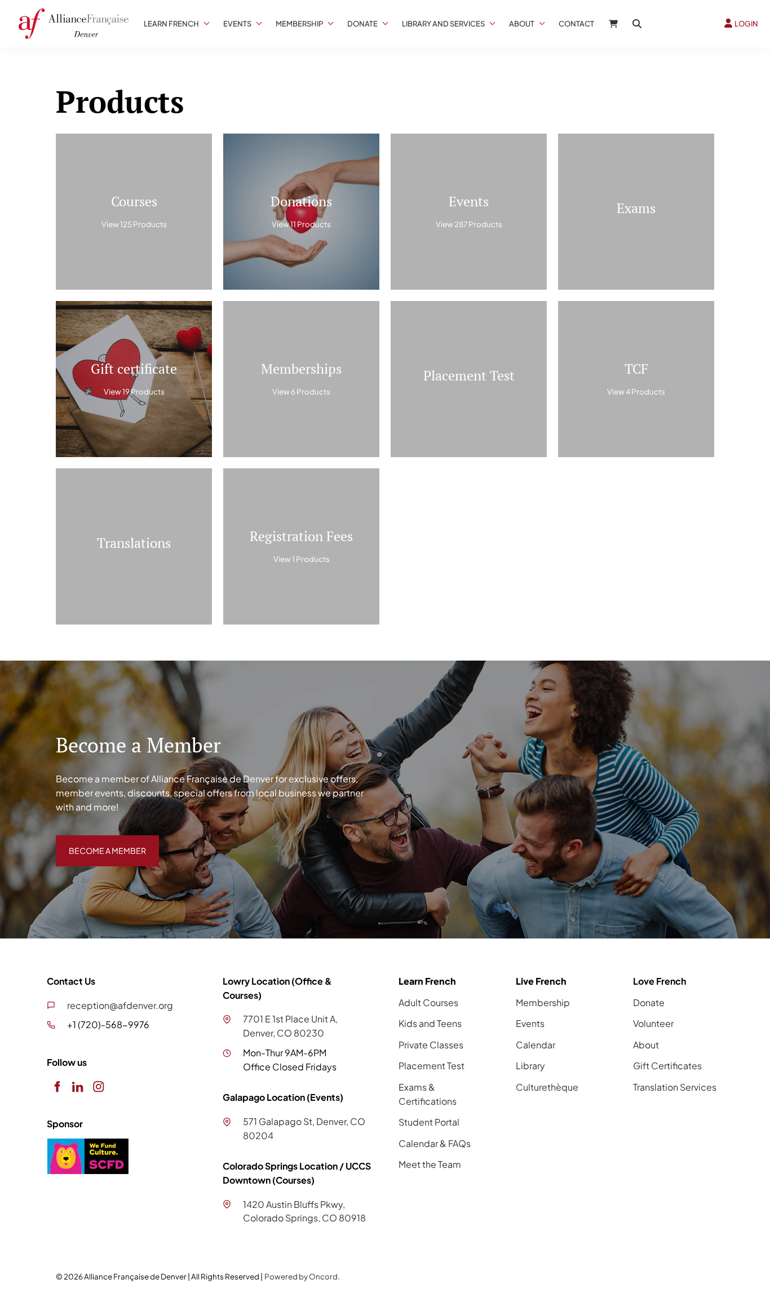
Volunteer (653, 1023)
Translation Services (674, 1087)
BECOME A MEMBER (99, 842)
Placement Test (431, 1065)
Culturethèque (547, 1087)
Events (237, 23)
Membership (299, 23)
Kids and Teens (430, 1023)
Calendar (535, 1045)
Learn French (171, 23)
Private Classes (431, 1045)
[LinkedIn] (77, 1087)
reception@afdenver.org (120, 1005)
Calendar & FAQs (435, 1143)
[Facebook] (57, 1087)
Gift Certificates (667, 1065)
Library (530, 1065)
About (521, 23)
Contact (576, 23)
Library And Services (443, 23)
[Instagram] (98, 1087)
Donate (362, 23)
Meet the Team (430, 1164)
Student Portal (429, 1122)
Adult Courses (428, 1002)
